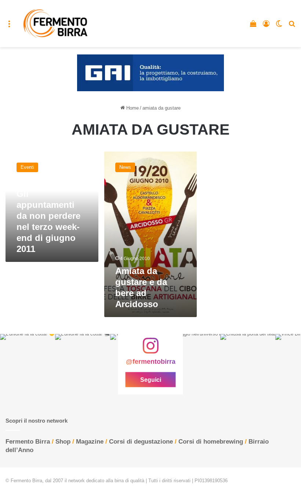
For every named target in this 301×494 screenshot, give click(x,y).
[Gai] (150, 72)
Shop (62, 441)
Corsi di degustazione (141, 441)
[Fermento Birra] (56, 23)
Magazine (90, 441)
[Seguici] (150, 349)
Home (132, 108)
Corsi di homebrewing (210, 441)
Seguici (150, 379)
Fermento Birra (28, 441)
